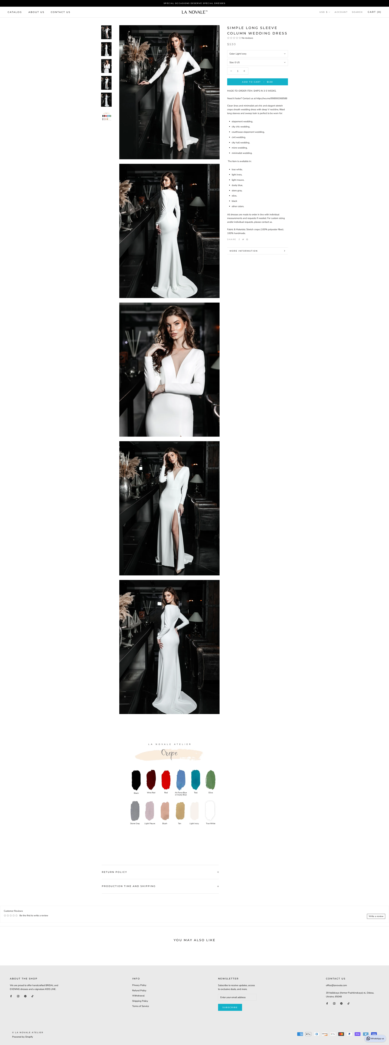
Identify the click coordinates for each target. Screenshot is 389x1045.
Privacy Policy (139, 985)
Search (357, 12)
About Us (36, 11)
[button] (234, 37)
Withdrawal (138, 995)
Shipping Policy (140, 1000)
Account (341, 12)
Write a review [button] (376, 916)
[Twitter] (243, 239)
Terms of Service (140, 1006)
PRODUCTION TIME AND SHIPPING (129, 886)
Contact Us (60, 11)
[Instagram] (18, 996)
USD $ (323, 12)
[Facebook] (239, 239)
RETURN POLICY (114, 872)
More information (244, 251)
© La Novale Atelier (27, 1032)
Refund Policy (139, 990)
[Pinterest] (247, 239)
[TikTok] (32, 996)
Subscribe (230, 1007)
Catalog (15, 11)
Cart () (374, 11)
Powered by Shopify (22, 1036)
